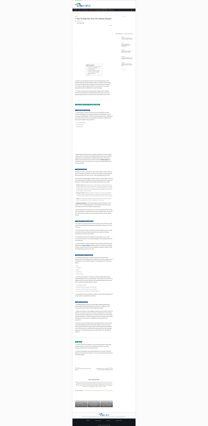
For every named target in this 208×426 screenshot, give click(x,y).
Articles (81, 403)
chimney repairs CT (105, 159)
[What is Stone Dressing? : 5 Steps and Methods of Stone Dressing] (118, 57)
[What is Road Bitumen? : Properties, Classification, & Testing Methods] (94, 399)
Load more (123, 69)
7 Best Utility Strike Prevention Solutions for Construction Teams (81, 405)
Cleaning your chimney (80, 203)
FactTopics (106, 403)
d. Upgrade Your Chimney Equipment (93, 70)
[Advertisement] (113, 4)
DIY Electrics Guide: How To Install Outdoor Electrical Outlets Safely (126, 64)
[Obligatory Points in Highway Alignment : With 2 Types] (106, 399)
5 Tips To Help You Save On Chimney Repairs (93, 66)
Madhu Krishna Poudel (94, 379)
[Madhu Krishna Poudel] (75, 23)
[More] (102, 28)
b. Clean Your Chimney (91, 69)
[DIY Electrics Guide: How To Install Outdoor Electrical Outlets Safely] (118, 64)
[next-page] (77, 409)
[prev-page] (75, 409)
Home (76, 13)
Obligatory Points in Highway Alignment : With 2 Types (107, 405)
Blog (78, 13)
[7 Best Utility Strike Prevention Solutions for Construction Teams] (81, 399)
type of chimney (86, 245)
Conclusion (88, 74)
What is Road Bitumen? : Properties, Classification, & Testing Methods (94, 404)
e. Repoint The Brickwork (91, 73)
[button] (131, 10)
